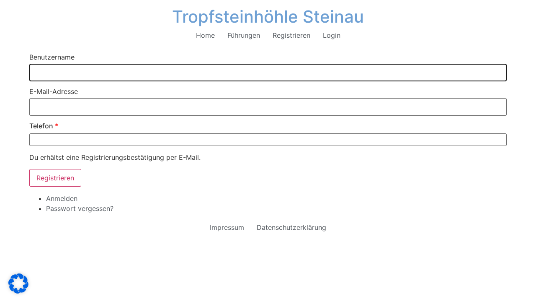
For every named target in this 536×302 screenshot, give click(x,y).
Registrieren (291, 35)
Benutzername (52, 57)
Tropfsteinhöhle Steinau (268, 16)
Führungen (243, 35)
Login (331, 35)
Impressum (227, 227)
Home (205, 35)
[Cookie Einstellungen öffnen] (18, 291)
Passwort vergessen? (79, 208)
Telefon (43, 125)
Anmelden (61, 198)
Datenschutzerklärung (291, 227)
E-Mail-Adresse (53, 91)
